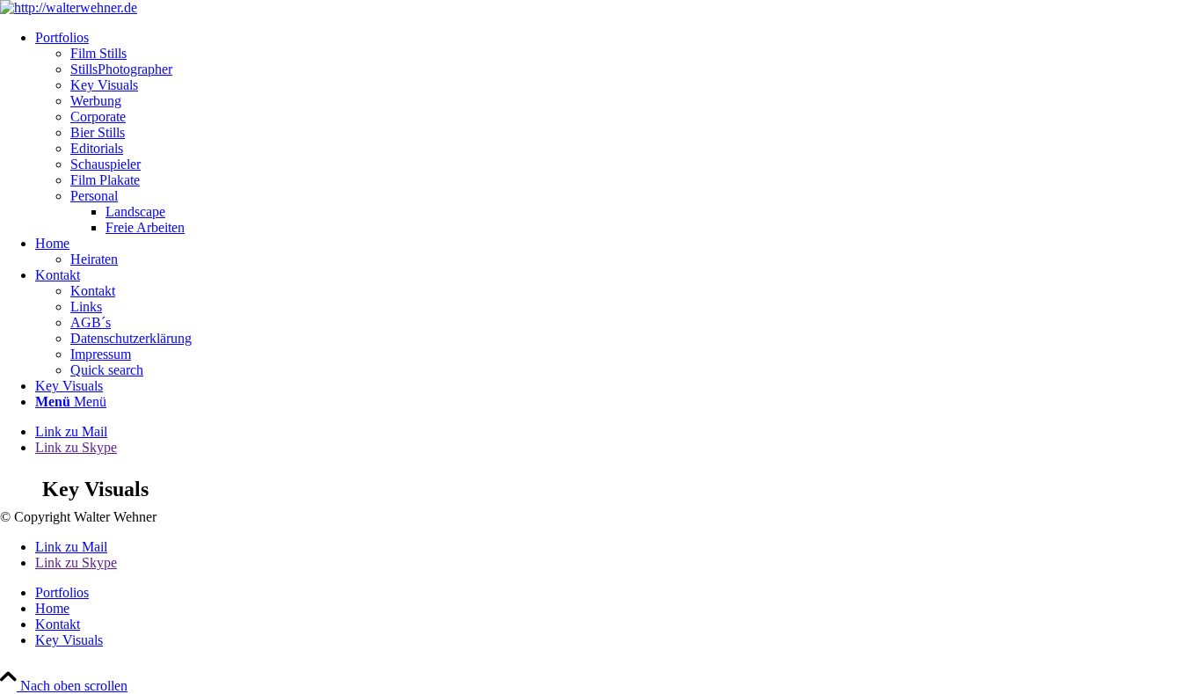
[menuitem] (618, 133)
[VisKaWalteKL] (68, 7)
